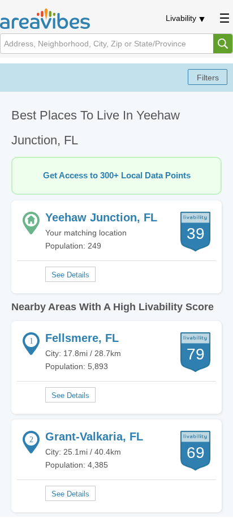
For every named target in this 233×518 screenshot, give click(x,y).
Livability (181, 18)
